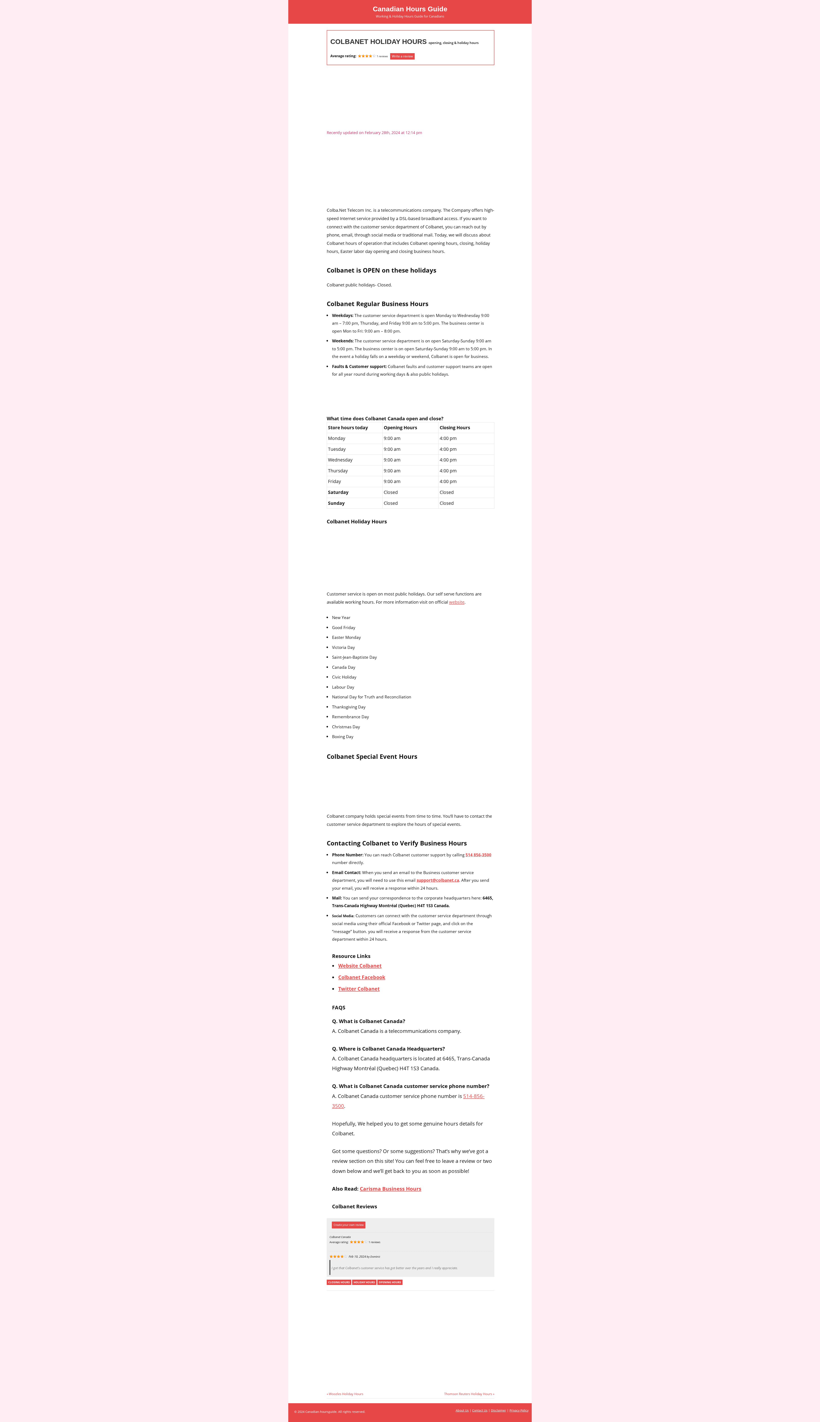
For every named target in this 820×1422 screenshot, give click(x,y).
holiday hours (364, 1282)
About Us (462, 1410)
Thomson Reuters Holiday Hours (468, 1394)
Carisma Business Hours (390, 1188)
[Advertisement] (410, 99)
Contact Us (480, 1410)
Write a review (402, 56)
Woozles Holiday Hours (346, 1394)
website (456, 602)
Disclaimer (498, 1410)
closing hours (339, 1282)
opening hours (390, 1282)
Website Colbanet (360, 965)
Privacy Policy (519, 1410)
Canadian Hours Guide (410, 9)
